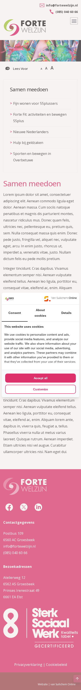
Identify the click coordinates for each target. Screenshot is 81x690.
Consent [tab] (14, 313)
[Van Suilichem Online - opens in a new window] (60, 298)
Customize (40, 389)
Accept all (41, 378)
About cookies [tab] (40, 312)
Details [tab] (66, 313)
